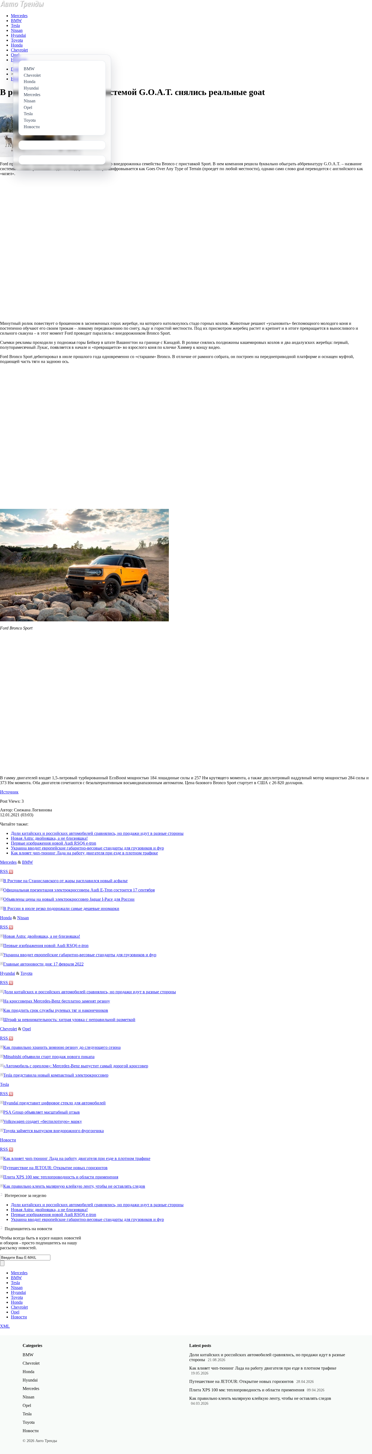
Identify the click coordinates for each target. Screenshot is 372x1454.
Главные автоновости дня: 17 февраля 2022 (43, 964)
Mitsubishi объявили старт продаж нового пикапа (48, 1056)
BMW (16, 20)
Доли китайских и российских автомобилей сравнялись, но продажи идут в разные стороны (97, 833)
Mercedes (19, 15)
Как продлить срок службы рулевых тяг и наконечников (55, 1010)
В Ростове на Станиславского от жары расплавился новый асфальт (65, 880)
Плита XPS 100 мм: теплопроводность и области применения (60, 1177)
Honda (17, 45)
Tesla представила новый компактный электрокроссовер (55, 1075)
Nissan (17, 30)
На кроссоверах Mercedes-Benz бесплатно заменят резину (56, 1001)
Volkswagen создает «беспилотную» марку (42, 1121)
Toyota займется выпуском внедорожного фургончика (53, 1130)
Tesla (15, 25)
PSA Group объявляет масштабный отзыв (41, 1112)
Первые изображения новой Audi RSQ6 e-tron (53, 843)
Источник (9, 792)
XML (5, 1326)
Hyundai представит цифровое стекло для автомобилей (54, 1103)
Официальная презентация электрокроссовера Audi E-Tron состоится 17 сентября (79, 890)
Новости (8, 1140)
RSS (4, 871)
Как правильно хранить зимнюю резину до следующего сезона (62, 1047)
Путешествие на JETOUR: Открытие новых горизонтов (55, 1167)
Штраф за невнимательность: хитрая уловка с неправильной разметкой (69, 1019)
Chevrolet (19, 50)
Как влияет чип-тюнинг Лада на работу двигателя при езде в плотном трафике (84, 853)
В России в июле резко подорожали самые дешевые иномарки (61, 908)
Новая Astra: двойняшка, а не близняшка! (49, 838)
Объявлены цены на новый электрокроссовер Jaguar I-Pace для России (69, 899)
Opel (15, 55)
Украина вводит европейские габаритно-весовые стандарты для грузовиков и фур (87, 848)
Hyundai (18, 35)
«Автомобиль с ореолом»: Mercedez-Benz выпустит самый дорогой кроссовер (75, 1066)
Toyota (17, 40)
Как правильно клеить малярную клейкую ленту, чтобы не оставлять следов (74, 1186)
